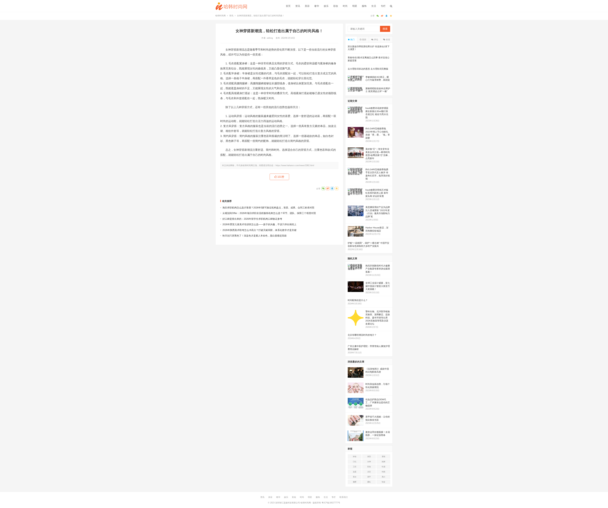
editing (270, 38)
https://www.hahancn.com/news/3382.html (295, 165)
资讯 (297, 6)
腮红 (369, 482)
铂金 (383, 482)
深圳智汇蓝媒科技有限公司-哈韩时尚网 (293, 503)
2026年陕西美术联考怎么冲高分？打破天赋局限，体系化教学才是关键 (259, 230)
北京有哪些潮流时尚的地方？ (362, 335)
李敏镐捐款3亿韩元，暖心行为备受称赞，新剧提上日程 (377, 80)
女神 (369, 462)
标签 (387, 39)
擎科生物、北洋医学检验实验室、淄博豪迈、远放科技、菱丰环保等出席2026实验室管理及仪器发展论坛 (377, 317)
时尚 (345, 6)
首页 (288, 6)
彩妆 (335, 6)
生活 (373, 6)
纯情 (383, 472)
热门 (352, 39)
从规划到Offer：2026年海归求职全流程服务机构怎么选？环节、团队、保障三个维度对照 (269, 213)
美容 (307, 6)
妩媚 (383, 462)
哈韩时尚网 (220, 15)
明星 (354, 6)
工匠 (354, 467)
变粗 (383, 456)
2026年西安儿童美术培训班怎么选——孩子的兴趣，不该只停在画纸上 (259, 224)
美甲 (369, 477)
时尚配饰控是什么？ (358, 300)
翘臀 (354, 482)
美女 (354, 477)
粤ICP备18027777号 (331, 503)
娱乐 (326, 6)
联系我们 (343, 497)
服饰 (364, 6)
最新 (363, 39)
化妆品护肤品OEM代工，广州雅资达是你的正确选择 (377, 402)
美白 (383, 477)
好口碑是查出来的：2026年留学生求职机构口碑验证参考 (252, 218)
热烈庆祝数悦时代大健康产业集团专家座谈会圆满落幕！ (377, 268)
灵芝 (369, 472)
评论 (375, 39)
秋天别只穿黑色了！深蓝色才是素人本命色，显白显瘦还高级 (254, 235)
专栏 (383, 6)
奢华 (316, 6)
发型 (369, 456)
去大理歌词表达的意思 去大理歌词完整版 (368, 69)
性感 (383, 467)
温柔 (354, 472)
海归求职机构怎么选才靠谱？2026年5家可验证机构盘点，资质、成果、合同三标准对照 (268, 207)
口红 (354, 462)
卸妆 (354, 456)
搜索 (385, 28)
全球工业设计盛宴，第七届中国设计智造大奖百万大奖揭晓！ (377, 286)
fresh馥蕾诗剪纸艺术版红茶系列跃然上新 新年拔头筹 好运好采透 (376, 193)
